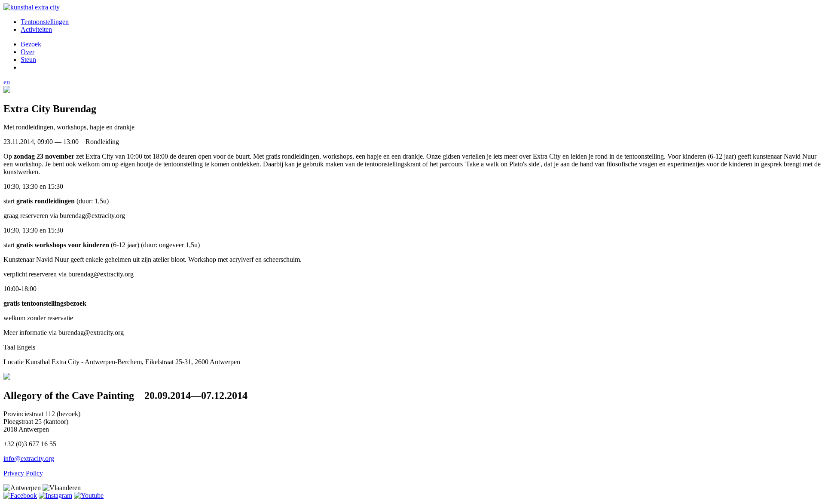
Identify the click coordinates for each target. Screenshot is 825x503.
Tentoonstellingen (45, 21)
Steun (28, 59)
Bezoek (31, 44)
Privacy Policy (23, 473)
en (6, 82)
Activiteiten (36, 29)
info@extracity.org (28, 458)
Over (27, 51)
